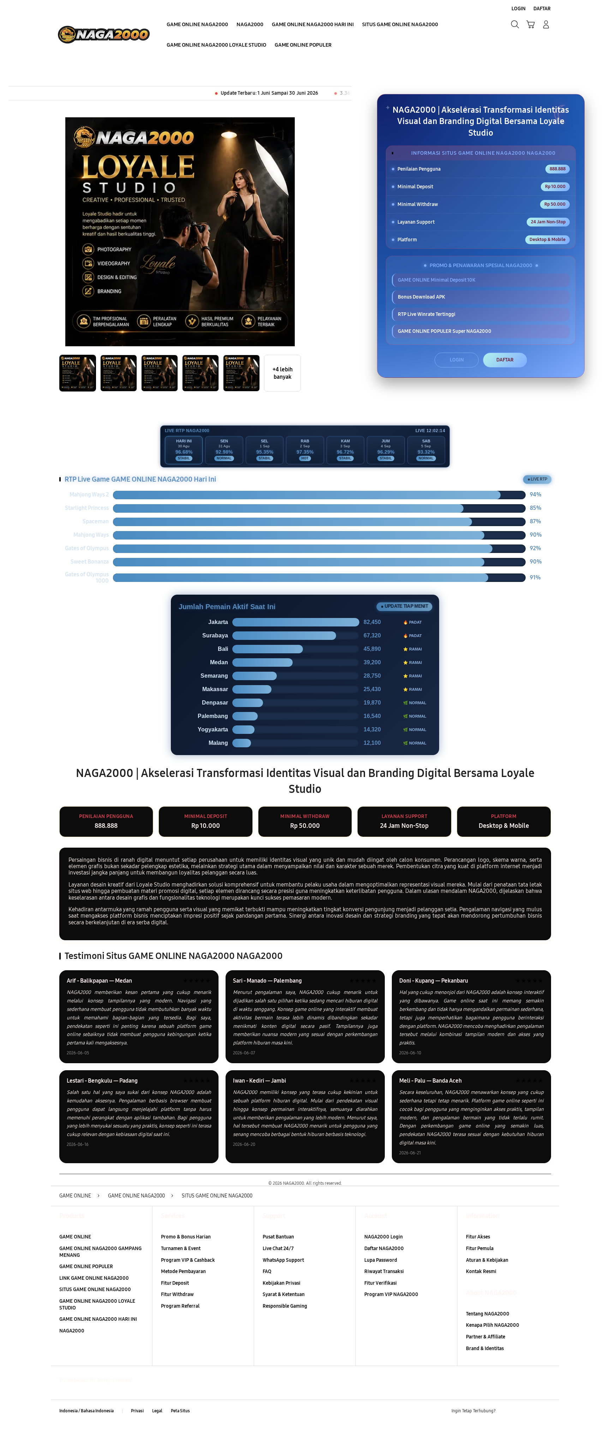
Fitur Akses (478, 1237)
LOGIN (457, 360)
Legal (157, 1410)
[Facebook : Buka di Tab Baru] (505, 1411)
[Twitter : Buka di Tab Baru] (519, 1411)
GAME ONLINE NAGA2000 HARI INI (98, 1319)
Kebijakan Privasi (281, 1283)
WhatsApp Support (283, 1260)
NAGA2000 (71, 1331)
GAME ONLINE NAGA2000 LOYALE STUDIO (97, 1304)
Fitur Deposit (175, 1283)
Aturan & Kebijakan (487, 1260)
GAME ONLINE (75, 1237)
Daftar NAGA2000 (384, 1249)
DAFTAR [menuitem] (542, 9)
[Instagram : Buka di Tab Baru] (532, 1411)
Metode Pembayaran (183, 1271)
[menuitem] (197, 25)
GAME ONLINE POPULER (86, 1267)
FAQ (267, 1271)
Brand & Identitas (485, 1348)
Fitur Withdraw (177, 1294)
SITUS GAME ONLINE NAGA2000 (95, 1289)
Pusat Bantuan (278, 1237)
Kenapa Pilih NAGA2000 (492, 1325)
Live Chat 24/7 (278, 1249)
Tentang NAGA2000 (487, 1314)
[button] (530, 24)
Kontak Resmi (481, 1271)
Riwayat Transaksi (384, 1271)
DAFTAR (505, 360)
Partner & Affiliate (485, 1337)
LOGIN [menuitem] (519, 9)
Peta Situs (180, 1410)
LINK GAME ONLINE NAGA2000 (94, 1278)
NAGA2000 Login (383, 1237)
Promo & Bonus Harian (186, 1237)
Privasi (137, 1410)
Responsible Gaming (285, 1306)
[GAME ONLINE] (103, 34)
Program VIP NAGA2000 (391, 1294)
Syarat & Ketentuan (284, 1294)
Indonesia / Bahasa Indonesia (86, 1410)
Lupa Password (380, 1260)
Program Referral (180, 1306)
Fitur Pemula (480, 1249)
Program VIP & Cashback (188, 1260)
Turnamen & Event (181, 1249)
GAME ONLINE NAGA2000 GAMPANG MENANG (100, 1252)
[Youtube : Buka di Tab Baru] (546, 1411)
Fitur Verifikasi (380, 1283)
